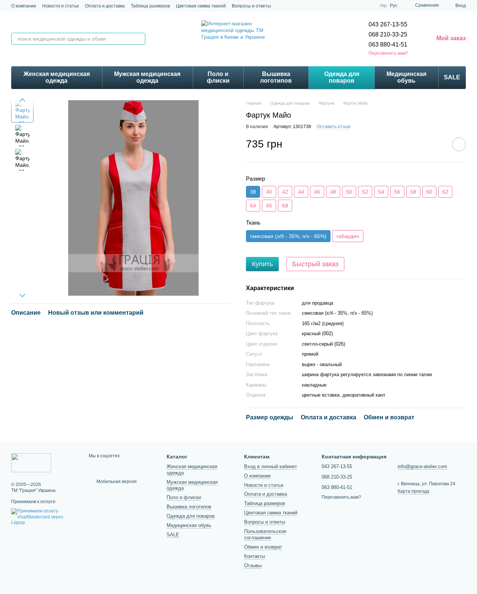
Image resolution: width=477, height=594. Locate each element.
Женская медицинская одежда (56, 77)
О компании (23, 6)
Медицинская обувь (406, 77)
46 (317, 192)
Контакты (254, 556)
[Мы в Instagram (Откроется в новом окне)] (342, 6)
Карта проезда (413, 491)
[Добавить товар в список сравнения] (438, 144)
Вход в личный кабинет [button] (270, 466)
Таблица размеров (150, 6)
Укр (383, 5)
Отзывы (253, 565)
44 (301, 192)
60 (429, 192)
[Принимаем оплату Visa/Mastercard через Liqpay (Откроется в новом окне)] (44, 517)
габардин (348, 236)
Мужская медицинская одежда (147, 77)
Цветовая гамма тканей (201, 6)
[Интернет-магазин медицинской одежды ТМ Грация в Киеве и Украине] (31, 462)
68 (285, 206)
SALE (452, 77)
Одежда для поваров (341, 77)
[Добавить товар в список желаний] (459, 144)
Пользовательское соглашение (265, 534)
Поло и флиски (218, 77)
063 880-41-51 (388, 44)
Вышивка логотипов (276, 77)
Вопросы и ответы (251, 6)
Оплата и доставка (105, 6)
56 (397, 192)
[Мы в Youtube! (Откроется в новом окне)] (369, 6)
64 (253, 206)
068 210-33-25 (388, 34)
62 (445, 192)
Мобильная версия (116, 481)
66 (269, 206)
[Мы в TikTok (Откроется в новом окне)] (351, 6)
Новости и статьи (60, 6)
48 (333, 192)
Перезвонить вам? (388, 53)
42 (285, 192)
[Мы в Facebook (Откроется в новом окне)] (360, 6)
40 (269, 192)
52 (365, 192)
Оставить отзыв (333, 126)
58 (413, 192)
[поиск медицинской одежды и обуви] (139, 39)
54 (381, 192)
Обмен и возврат (263, 547)
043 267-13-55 (388, 24)
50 (349, 192)
